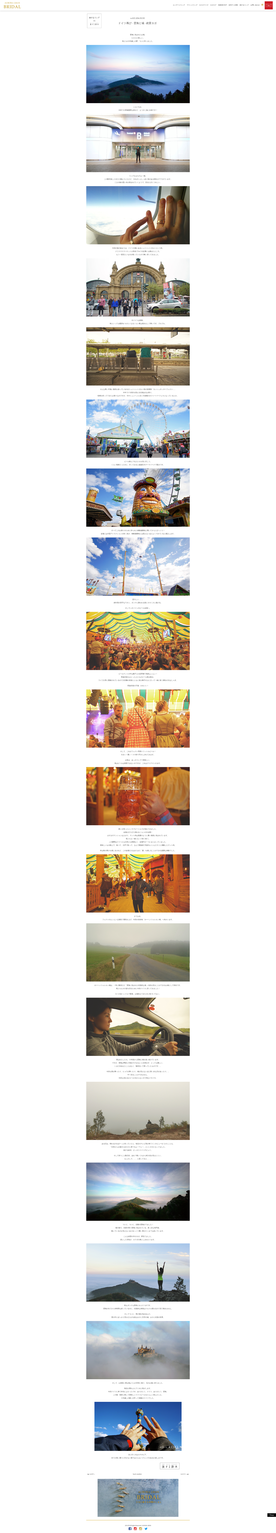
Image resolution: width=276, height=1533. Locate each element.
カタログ (213, 5)
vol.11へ (184, 1474)
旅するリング (244, 5)
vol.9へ (92, 1474)
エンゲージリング (179, 5)
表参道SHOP (222, 5)
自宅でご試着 (233, 5)
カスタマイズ (203, 5)
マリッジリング (192, 5)
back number (137, 1474)
